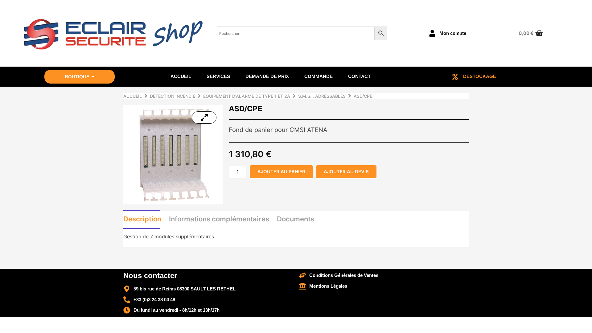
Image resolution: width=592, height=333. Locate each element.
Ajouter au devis (346, 172)
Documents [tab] (295, 219)
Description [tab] (142, 219)
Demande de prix (267, 76)
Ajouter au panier (281, 172)
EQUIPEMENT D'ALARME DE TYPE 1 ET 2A (246, 96)
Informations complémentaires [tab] (219, 219)
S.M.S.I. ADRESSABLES (322, 96)
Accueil (181, 76)
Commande (318, 76)
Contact (359, 76)
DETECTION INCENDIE (172, 96)
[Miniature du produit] (204, 117)
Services (218, 76)
